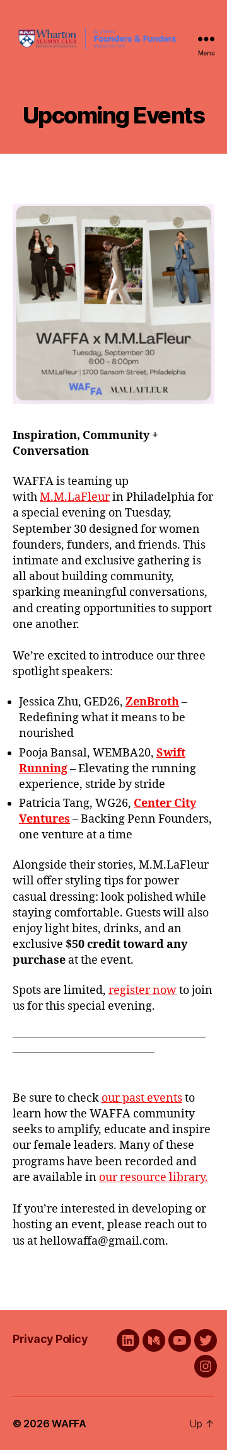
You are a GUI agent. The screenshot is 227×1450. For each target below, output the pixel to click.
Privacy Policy (50, 1338)
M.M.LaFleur (75, 497)
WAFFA (69, 1423)
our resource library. (153, 1177)
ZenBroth (152, 702)
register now (142, 990)
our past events (142, 1098)
